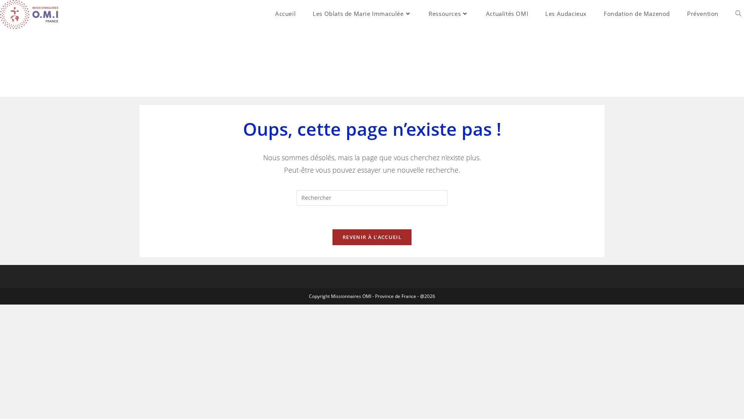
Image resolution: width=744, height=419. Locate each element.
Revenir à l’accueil (372, 237)
